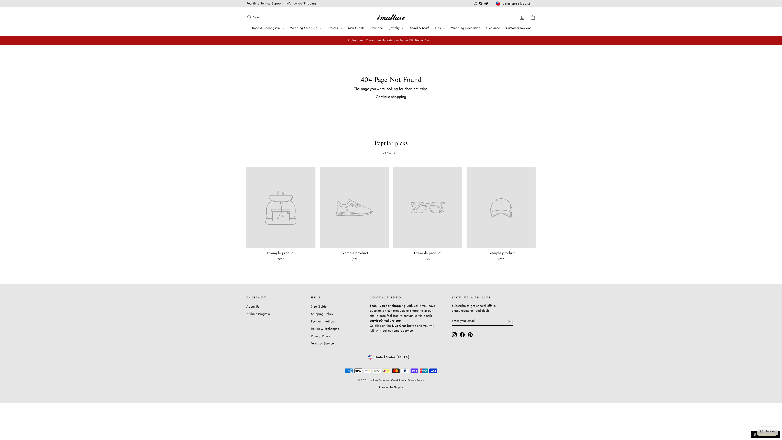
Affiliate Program (258, 314)
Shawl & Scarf (419, 28)
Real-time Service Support (264, 3)
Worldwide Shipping (301, 3)
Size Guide (319, 306)
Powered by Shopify (391, 387)
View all (391, 153)
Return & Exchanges (325, 329)
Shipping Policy (322, 314)
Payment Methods (323, 321)
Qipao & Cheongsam (265, 28)
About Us (252, 306)
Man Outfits (356, 28)
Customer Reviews (518, 28)
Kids (438, 28)
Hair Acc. (377, 28)
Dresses (333, 28)
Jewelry (395, 28)
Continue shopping (391, 96)
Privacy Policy (320, 336)
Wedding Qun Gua (304, 28)
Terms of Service (322, 343)
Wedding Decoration (465, 28)
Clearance (493, 28)
